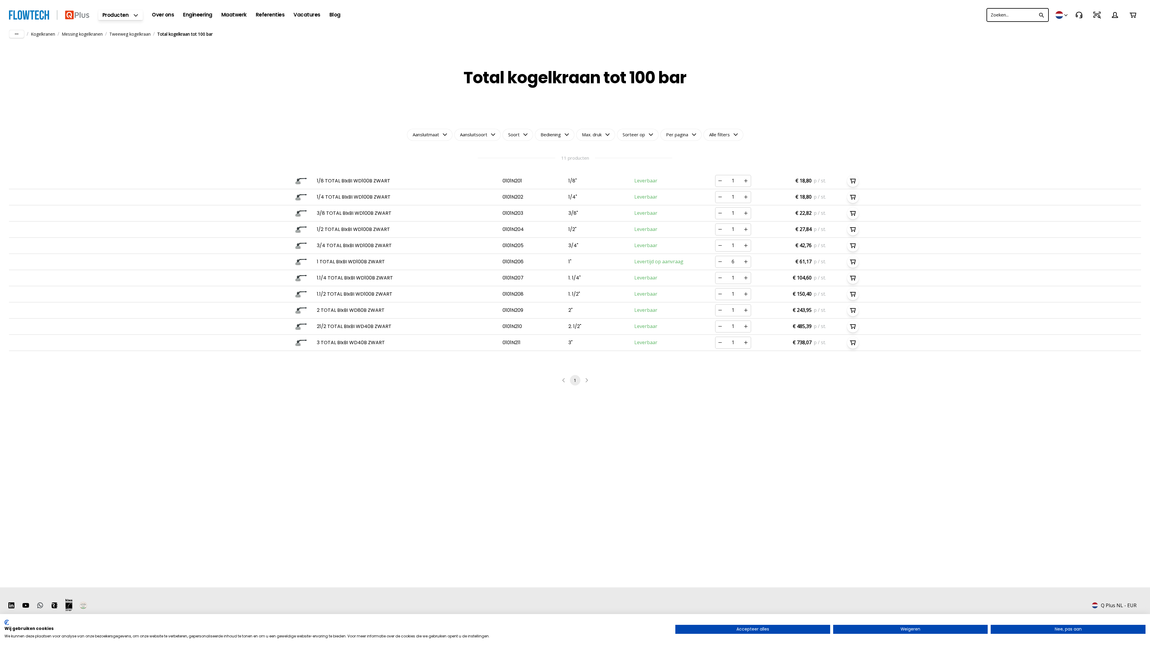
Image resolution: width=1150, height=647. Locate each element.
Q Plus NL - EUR (1119, 605)
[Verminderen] (720, 180)
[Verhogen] (746, 180)
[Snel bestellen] (1097, 15)
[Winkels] (1062, 15)
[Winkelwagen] (1133, 15)
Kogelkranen (43, 34)
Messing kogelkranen (82, 34)
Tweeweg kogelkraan (130, 34)
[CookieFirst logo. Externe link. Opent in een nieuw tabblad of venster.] (6, 622)
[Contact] (1079, 15)
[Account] (1115, 15)
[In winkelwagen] (853, 181)
